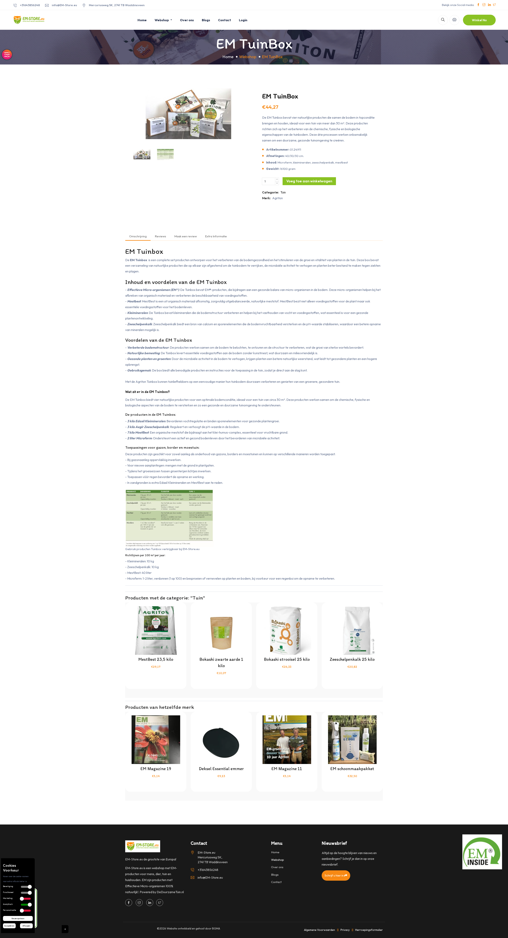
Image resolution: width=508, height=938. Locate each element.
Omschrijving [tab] (138, 236)
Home (142, 20)
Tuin (283, 192)
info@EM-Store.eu (64, 5)
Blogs (206, 20)
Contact (224, 20)
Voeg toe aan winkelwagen (309, 181)
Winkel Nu (479, 20)
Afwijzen (26, 926)
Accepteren (9, 926)
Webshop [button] (162, 20)
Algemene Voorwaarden (319, 930)
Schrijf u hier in (334, 875)
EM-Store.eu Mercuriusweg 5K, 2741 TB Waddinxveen (213, 857)
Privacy (345, 930)
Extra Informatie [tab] (216, 236)
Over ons (187, 20)
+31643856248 (30, 5)
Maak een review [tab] (185, 236)
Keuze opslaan (18, 918)
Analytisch (8, 904)
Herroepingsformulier (369, 930)
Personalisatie (9, 910)
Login (243, 20)
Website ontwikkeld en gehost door (193, 928)
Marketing (8, 898)
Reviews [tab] (160, 236)
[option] (188, 113)
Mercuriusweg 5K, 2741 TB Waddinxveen (116, 5)
